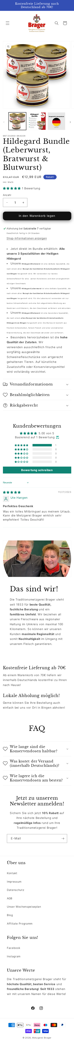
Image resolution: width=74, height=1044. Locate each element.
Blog (10, 915)
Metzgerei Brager (41, 1037)
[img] (12, 492)
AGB (9, 898)
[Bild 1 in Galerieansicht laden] (17, 121)
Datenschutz (15, 890)
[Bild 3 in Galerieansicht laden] (56, 121)
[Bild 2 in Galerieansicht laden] (37, 121)
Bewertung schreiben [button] (37, 470)
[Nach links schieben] (4, 122)
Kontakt (12, 873)
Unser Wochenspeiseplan (24, 906)
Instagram (13, 956)
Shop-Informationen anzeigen (27, 238)
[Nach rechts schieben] (70, 122)
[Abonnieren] (63, 838)
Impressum (14, 881)
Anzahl (7, 195)
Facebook (13, 948)
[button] (7, 23)
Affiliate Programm (20, 923)
